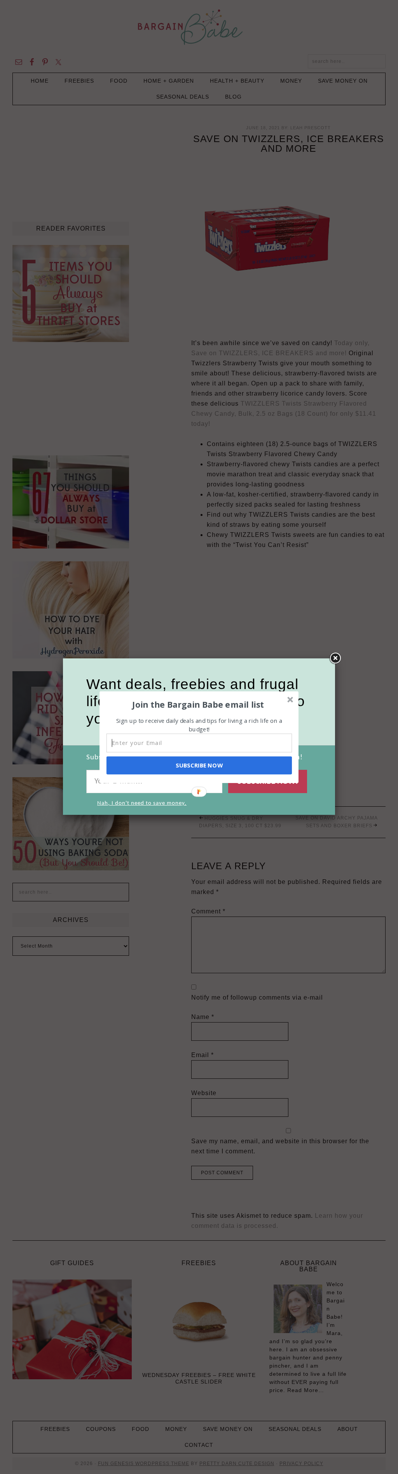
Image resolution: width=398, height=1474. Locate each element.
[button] (198, 704)
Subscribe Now (199, 765)
